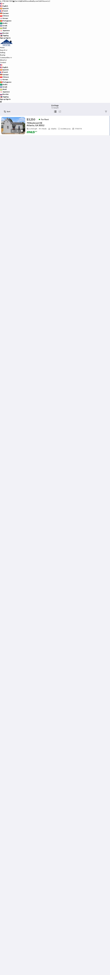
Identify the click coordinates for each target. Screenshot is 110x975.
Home (2, 47)
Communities (5, 57)
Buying (2, 55)
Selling (2, 52)
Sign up (2, 38)
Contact (3, 62)
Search (2, 50)
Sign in (8, 38)
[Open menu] (1, 101)
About (2, 60)
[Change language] (2, 3)
